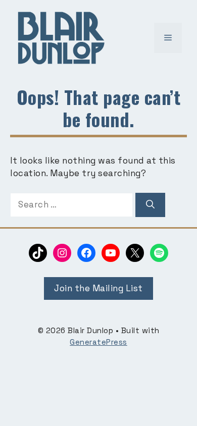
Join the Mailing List (98, 288)
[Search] (150, 205)
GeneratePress (98, 342)
